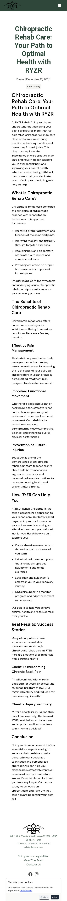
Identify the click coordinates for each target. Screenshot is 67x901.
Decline (44, 897)
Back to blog (33, 86)
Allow (54, 897)
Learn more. (26, 890)
